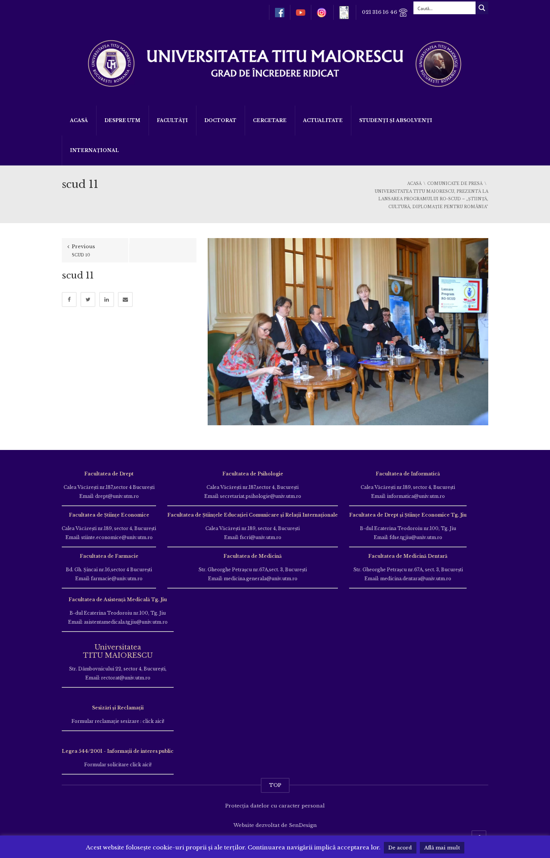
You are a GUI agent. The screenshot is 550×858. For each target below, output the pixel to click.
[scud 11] (348, 331)
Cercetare (270, 120)
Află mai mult (442, 848)
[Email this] (125, 299)
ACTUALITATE (323, 120)
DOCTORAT (220, 120)
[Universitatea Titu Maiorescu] (275, 62)
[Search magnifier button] (482, 7)
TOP (275, 785)
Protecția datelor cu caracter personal (275, 806)
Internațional (94, 150)
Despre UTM (122, 120)
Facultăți (172, 120)
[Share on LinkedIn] (106, 299)
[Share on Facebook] (69, 299)
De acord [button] (400, 848)
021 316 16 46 (380, 12)
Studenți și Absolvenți (395, 120)
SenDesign (303, 825)
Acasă (79, 120)
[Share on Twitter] (87, 299)
